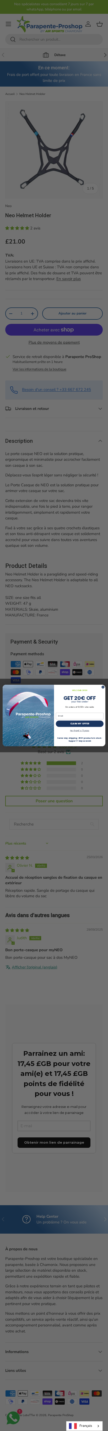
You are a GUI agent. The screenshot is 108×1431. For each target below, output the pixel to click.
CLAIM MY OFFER (79, 723)
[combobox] (84, 1426)
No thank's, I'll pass (79, 730)
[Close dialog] (103, 687)
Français (85, 1425)
